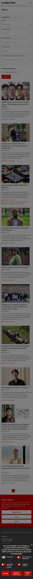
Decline (5, 573)
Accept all (27, 573)
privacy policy (17, 554)
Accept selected (16, 573)
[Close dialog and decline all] (32, 544)
